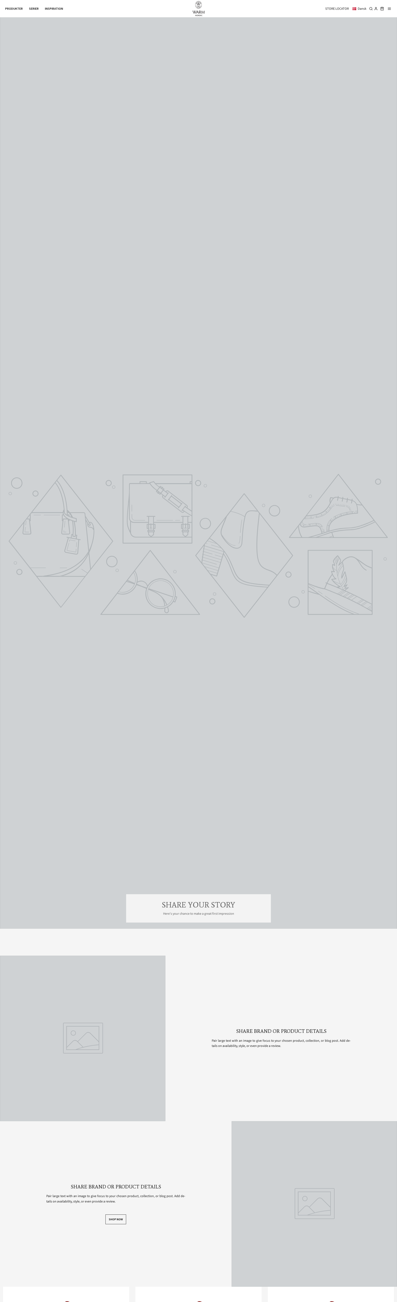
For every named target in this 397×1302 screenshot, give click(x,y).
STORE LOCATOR (337, 8)
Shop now (116, 1219)
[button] (360, 9)
